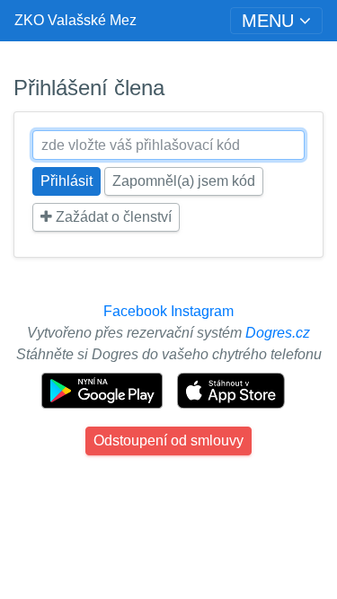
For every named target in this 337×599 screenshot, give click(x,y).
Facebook (135, 311)
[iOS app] (231, 389)
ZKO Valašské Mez (75, 20)
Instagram (202, 311)
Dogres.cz (277, 332)
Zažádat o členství (112, 217)
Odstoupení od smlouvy (168, 440)
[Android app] (103, 389)
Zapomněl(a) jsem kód (183, 181)
